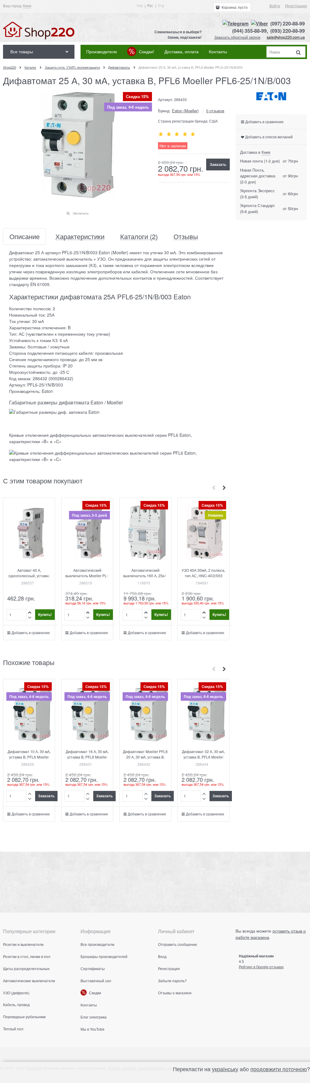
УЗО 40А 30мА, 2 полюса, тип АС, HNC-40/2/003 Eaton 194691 (203, 576)
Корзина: (234, 7)
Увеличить (81, 213)
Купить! (45, 614)
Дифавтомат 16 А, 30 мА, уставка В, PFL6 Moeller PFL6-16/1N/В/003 (87, 757)
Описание (24, 236)
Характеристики (79, 236)
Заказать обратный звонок (237, 37)
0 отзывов (215, 111)
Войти (274, 5)
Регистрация (296, 5)
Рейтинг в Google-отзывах (261, 966)
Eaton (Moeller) (185, 111)
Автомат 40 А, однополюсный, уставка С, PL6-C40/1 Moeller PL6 (29, 576)
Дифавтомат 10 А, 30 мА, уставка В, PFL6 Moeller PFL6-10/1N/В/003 (29, 757)
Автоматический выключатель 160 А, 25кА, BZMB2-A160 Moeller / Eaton (145, 578)
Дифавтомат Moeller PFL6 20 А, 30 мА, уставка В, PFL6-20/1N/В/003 (145, 757)
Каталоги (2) (139, 236)
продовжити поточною (278, 1069)
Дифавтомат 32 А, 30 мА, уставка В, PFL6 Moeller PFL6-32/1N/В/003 (203, 757)
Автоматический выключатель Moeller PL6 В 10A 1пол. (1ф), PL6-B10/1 (87, 578)
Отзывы (185, 236)
